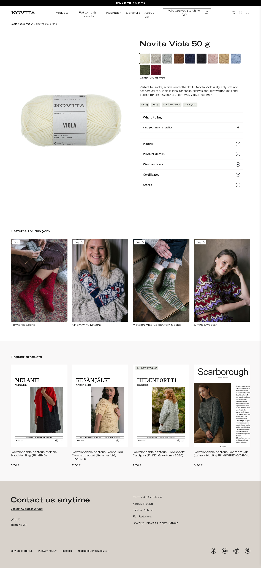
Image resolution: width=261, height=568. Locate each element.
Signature (133, 12)
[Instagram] (236, 551)
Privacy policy (47, 550)
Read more (205, 94)
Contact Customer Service (27, 508)
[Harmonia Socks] (39, 283)
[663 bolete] (179, 59)
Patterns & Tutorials (87, 14)
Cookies (67, 550)
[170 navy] (190, 59)
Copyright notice (22, 550)
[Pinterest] (247, 551)
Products (62, 12)
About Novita (143, 503)
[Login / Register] (240, 13)
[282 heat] (224, 59)
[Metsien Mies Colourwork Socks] (161, 283)
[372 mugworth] (145, 70)
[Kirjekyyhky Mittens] (100, 283)
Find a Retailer (143, 510)
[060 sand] (156, 59)
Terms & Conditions (147, 497)
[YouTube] (225, 551)
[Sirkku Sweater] (222, 283)
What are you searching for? (184, 12)
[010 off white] (145, 59)
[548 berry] (156, 70)
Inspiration (113, 12)
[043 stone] (167, 59)
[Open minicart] (247, 13)
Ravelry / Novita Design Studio (155, 523)
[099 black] (201, 59)
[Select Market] (233, 13)
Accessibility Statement (93, 550)
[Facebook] (213, 551)
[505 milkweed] (213, 59)
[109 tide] (236, 59)
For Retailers (142, 516)
